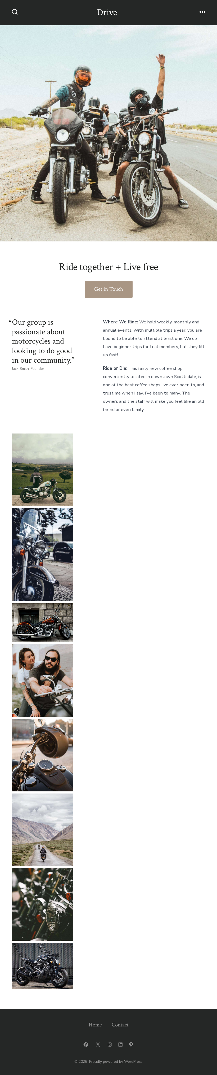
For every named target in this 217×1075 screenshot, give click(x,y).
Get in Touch (108, 289)
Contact (120, 1024)
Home (95, 1024)
